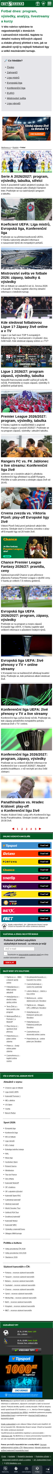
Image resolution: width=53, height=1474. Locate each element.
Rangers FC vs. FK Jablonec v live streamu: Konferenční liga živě (25, 465)
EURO (10, 93)
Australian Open (11, 1162)
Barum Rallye (10, 1113)
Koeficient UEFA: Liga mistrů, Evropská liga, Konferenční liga (25, 228)
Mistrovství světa (16, 98)
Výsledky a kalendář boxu (15, 1229)
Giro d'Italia (9, 1179)
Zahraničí (12, 72)
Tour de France (11, 1175)
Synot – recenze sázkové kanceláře (19, 1294)
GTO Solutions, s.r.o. (13, 1463)
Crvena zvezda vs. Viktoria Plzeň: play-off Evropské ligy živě (25, 517)
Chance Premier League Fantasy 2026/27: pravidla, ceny (23, 566)
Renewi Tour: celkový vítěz (27, 1343)
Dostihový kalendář (12, 1217)
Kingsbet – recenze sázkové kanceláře (20, 1306)
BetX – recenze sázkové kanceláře (18, 1302)
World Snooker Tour (12, 1208)
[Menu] (49, 3)
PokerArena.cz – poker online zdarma (13, 1038)
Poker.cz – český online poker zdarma (13, 1048)
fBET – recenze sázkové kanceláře (18, 1310)
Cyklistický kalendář (12, 1200)
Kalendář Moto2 (11, 1221)
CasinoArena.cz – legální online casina (13, 1058)
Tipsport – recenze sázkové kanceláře (19, 1277)
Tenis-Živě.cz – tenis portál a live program (13, 1009)
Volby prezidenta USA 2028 (15, 1253)
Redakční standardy (25, 1456)
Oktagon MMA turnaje (13, 1233)
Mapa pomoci (28, 1448)
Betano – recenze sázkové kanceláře (19, 1281)
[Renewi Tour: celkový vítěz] (9, 1341)
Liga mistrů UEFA (12, 1092)
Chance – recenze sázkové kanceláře (19, 1289)
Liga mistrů (13, 77)
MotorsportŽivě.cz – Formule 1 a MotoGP (14, 1019)
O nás (3, 1456)
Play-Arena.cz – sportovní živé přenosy (13, 1029)
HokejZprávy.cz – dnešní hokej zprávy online (13, 999)
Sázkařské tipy (10, 1325)
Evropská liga (14, 82)
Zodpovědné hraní (8, 1415)
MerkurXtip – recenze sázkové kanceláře (20, 1298)
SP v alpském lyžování (13, 1191)
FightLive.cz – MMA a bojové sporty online (14, 980)
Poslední (40, 828)
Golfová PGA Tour (12, 1212)
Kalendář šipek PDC (13, 1196)
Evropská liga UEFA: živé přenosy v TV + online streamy (22, 664)
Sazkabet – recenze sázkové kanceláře (20, 1285)
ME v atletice (10, 1100)
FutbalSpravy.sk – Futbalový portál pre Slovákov (34, 1024)
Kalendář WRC (11, 1225)
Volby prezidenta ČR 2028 (15, 1249)
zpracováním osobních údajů (30, 955)
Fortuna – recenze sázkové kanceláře (19, 1273)
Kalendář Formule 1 (12, 1096)
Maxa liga (9, 1158)
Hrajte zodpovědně (8, 1424)
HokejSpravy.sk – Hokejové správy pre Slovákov (34, 1015)
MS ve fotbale (10, 1137)
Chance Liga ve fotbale (14, 1088)
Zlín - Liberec (22, 1334)
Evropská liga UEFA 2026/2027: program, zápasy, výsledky (25, 615)
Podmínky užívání (42, 1456)
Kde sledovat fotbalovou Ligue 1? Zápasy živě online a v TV (24, 326)
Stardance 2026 (11, 1257)
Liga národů (13, 103)
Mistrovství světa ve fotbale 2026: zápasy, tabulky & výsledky (24, 277)
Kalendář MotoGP (12, 1183)
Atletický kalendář (12, 1204)
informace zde (6, 1436)
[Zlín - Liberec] (9, 1332)
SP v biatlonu (10, 1187)
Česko (10, 67)
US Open (8, 1105)
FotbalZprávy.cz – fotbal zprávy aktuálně (13, 989)
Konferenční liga (16, 88)
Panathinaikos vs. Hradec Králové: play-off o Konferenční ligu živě (22, 806)
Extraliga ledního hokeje (14, 1149)
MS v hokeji (9, 1145)
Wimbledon (9, 1170)
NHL (7, 1154)
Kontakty (11, 1456)
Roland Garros (11, 1166)
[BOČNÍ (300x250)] (21, 1397)
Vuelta (7, 1109)
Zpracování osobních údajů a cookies (16, 1460)
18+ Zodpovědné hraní (42, 1460)
